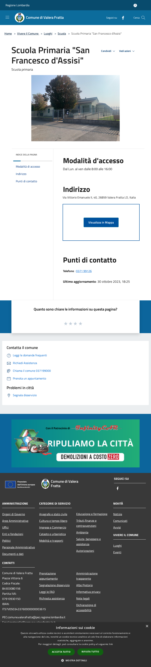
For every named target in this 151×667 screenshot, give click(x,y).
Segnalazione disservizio (54, 585)
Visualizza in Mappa (101, 222)
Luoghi (48, 33)
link (111, 644)
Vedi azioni (125, 51)
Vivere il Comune (28, 33)
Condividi (106, 51)
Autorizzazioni (85, 551)
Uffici (5, 527)
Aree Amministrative (15, 521)
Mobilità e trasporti (51, 540)
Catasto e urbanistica (52, 534)
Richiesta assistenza (52, 598)
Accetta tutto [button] (61, 651)
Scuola (62, 33)
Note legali (83, 598)
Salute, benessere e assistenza (88, 541)
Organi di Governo (13, 514)
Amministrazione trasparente (87, 576)
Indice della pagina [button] (26, 154)
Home (8, 33)
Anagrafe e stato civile (53, 514)
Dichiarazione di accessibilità (86, 607)
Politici (6, 540)
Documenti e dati (13, 554)
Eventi (117, 552)
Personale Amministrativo (18, 547)
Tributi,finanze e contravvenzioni (86, 523)
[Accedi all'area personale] (135, 5)
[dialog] (75, 644)
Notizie (117, 514)
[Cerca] (143, 17)
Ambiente (82, 532)
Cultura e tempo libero (53, 521)
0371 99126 (84, 271)
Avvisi (117, 527)
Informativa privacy (88, 592)
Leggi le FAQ (47, 592)
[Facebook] (121, 17)
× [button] (146, 626)
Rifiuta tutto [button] (90, 651)
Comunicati (120, 521)
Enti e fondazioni (12, 534)
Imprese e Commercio (52, 527)
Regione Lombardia (17, 5)
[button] (75, 660)
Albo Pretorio (84, 585)
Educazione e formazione (91, 514)
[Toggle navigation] (7, 17)
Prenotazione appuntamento (48, 576)
